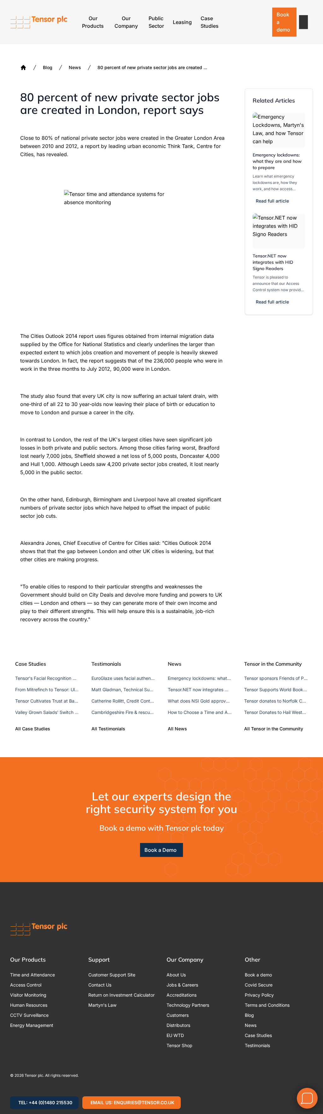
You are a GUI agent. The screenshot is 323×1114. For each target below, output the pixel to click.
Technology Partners (188, 1005)
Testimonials (257, 1045)
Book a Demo (160, 850)
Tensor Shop (179, 1045)
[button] (303, 22)
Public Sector (156, 22)
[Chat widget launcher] (307, 1098)
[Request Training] (230, 22)
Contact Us (99, 984)
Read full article (272, 200)
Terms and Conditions (267, 1005)
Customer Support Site (111, 974)
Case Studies (210, 22)
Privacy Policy (259, 995)
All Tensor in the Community (273, 728)
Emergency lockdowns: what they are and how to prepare (277, 161)
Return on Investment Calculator (121, 995)
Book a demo (283, 22)
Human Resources (28, 1005)
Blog (47, 67)
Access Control (25, 984)
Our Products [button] (93, 22)
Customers (178, 1015)
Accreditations (182, 995)
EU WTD (175, 1035)
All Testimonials (108, 728)
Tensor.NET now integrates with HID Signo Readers (273, 262)
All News (177, 728)
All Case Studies (32, 728)
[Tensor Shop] (263, 22)
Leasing (182, 22)
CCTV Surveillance (29, 1015)
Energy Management (31, 1025)
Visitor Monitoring (28, 995)
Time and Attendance (32, 974)
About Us (176, 974)
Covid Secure (259, 984)
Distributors (178, 1025)
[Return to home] (39, 22)
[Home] (23, 67)
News (75, 67)
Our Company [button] (126, 22)
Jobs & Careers (182, 984)
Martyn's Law (102, 1005)
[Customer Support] (246, 22)
